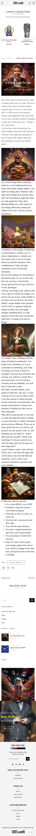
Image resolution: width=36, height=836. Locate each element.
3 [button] (19, 738)
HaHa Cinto (10, 58)
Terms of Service (18, 794)
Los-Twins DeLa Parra (17, 636)
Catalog (3, 619)
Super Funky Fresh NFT (18, 648)
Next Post (31, 578)
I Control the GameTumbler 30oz (27, 40)
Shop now (7, 729)
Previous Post (5, 578)
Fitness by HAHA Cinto (16, 562)
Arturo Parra (9, 90)
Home (3, 58)
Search (18, 791)
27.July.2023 (18, 90)
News (3, 623)
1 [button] (16, 738)
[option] (9, 35)
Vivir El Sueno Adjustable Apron (9, 40)
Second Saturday (18, 778)
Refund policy (18, 797)
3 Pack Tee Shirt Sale (8, 611)
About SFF (18, 775)
